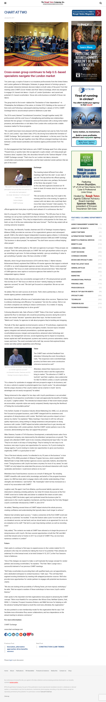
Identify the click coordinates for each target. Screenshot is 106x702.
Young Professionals (79, 307)
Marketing (75, 276)
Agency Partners (78, 232)
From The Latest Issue (80, 264)
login (10, 660)
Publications (19, 671)
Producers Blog (77, 287)
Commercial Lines (78, 248)
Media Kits (54, 671)
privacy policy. (14, 682)
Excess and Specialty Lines (81, 260)
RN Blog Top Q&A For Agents (82, 291)
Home (6, 671)
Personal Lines (77, 284)
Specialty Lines (77, 295)
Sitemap (6, 696)
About (12, 671)
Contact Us (63, 671)
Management (76, 272)
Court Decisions (77, 252)
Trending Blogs (77, 303)
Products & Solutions (42, 671)
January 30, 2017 (9, 18)
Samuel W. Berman (46, 691)
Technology (76, 299)
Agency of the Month (79, 228)
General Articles (78, 268)
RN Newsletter (30, 671)
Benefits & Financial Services (82, 240)
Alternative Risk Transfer (81, 236)
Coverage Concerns (79, 256)
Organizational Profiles (81, 280)
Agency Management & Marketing (84, 224)
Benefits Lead (76, 244)
